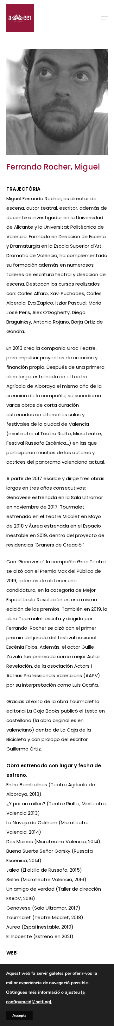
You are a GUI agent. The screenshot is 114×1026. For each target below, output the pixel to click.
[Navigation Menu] (104, 18)
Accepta (19, 1015)
